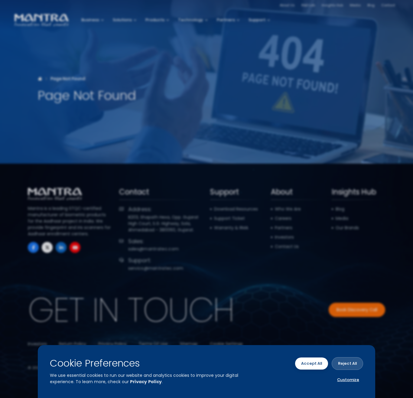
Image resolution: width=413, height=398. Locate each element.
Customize (348, 380)
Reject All (347, 363)
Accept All (311, 363)
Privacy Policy (146, 381)
